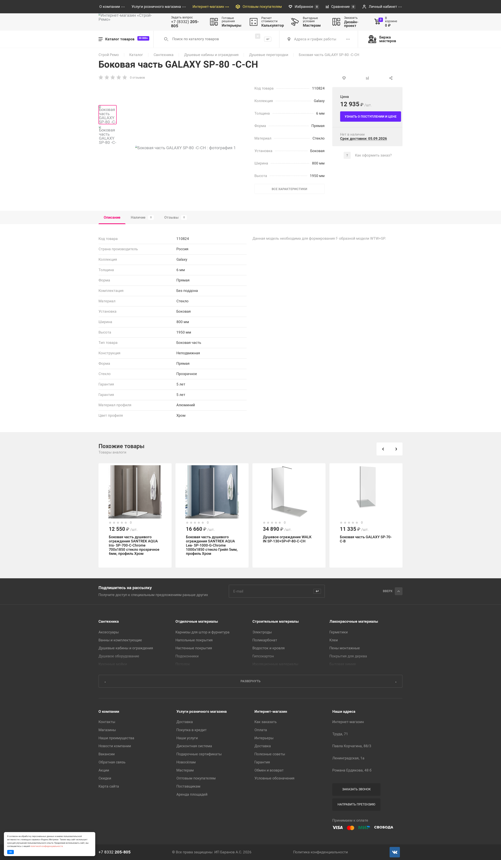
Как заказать (265, 722)
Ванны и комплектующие (120, 640)
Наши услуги (187, 738)
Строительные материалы (275, 621)
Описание (112, 217)
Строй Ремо (109, 55)
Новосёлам (186, 762)
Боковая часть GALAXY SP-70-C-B (366, 539)
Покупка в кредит (191, 730)
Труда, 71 (340, 734)
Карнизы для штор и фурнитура (202, 632)
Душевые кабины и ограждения (211, 55)
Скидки (105, 778)
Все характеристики (289, 189)
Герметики (338, 632)
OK (10, 852)
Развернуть (250, 681)
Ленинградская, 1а (348, 758)
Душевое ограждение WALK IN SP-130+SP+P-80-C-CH (287, 539)
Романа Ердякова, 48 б (351, 770)
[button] (383, 449)
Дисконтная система (194, 746)
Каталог (136, 55)
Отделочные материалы (196, 621)
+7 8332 (114, 852)
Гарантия (262, 762)
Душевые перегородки (268, 55)
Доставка (184, 722)
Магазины (107, 730)
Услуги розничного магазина (201, 711)
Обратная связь (112, 762)
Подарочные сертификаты (199, 754)
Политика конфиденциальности (320, 852)
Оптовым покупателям (196, 778)
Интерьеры (263, 738)
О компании (109, 711)
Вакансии (107, 754)
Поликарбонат (264, 640)
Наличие (141, 217)
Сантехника (164, 55)
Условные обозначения (274, 778)
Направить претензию (356, 804)
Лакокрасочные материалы (353, 621)
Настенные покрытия (193, 648)
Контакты (107, 722)
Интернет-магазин (270, 711)
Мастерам (185, 770)
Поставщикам (188, 786)
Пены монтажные (344, 648)
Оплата (260, 730)
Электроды (262, 632)
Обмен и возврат (269, 770)
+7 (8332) (185, 24)
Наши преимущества (116, 738)
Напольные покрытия (194, 640)
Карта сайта (109, 786)
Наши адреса (343, 711)
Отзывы (174, 217)
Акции (104, 770)
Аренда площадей (191, 794)
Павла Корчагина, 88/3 (351, 746)
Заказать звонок (356, 789)
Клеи (333, 640)
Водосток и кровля (268, 648)
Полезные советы (269, 754)
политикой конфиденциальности (46, 846)
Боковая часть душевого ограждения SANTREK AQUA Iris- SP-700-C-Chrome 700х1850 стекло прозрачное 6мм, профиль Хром (134, 545)
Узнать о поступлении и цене (370, 116)
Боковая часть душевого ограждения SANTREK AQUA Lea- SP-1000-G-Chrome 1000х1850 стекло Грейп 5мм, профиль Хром (212, 545)
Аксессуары (109, 632)
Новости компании (115, 746)
